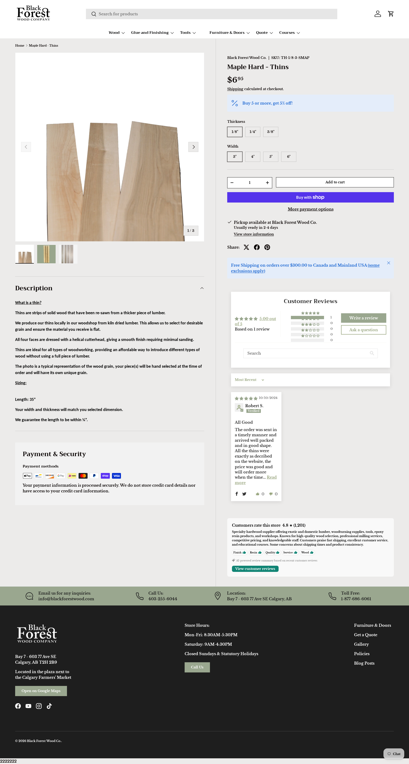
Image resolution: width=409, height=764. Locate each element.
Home (19, 45)
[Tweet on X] (246, 247)
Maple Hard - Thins (43, 45)
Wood (114, 32)
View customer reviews (255, 569)
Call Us (197, 667)
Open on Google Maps (41, 691)
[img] (246, 398)
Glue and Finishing (150, 32)
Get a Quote (365, 634)
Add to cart (335, 182)
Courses (287, 32)
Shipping (235, 89)
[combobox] (211, 14)
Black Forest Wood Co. (247, 58)
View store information (254, 234)
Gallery (361, 644)
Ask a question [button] (363, 329)
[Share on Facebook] (257, 247)
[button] (391, 14)
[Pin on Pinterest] (267, 247)
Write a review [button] (363, 318)
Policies (361, 653)
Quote (262, 32)
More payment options (310, 209)
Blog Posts (364, 663)
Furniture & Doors (227, 32)
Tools (185, 32)
